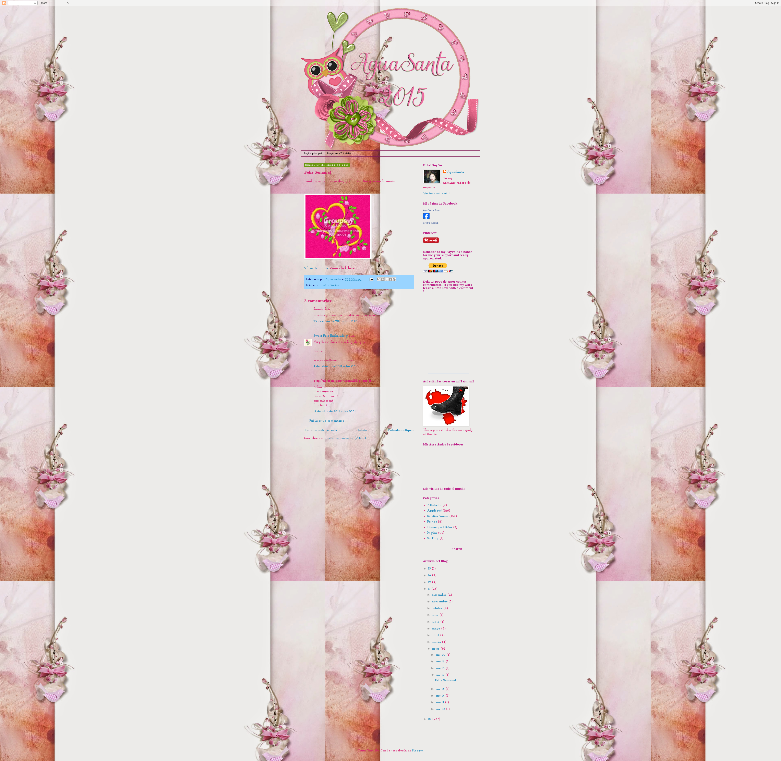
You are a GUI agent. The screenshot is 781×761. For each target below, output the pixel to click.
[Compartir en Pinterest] (394, 279)
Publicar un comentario (326, 420)
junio (436, 622)
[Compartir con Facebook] (390, 279)
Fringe (432, 521)
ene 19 (441, 661)
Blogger (417, 750)
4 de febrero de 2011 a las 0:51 (335, 366)
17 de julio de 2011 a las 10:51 (334, 411)
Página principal (313, 153)
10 (430, 719)
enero (436, 648)
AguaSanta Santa (431, 210)
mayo (436, 628)
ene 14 (441, 695)
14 (430, 575)
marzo (437, 642)
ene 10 (441, 709)
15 (430, 568)
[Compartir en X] (386, 279)
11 (429, 589)
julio (436, 615)
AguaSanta (455, 172)
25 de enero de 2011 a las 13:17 (335, 321)
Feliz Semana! (445, 680)
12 (430, 582)
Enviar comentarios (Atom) (345, 438)
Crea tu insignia (430, 223)
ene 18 (441, 668)
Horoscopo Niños (439, 527)
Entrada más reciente (321, 430)
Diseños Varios (329, 285)
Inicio (362, 430)
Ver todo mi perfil (436, 193)
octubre (437, 608)
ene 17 (440, 675)
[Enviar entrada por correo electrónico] (371, 279)
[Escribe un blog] (383, 279)
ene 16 (441, 689)
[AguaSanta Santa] (426, 218)
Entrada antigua (400, 430)
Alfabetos (434, 505)
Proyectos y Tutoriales (339, 153)
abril (436, 635)
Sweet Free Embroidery (330, 335)
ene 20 (441, 654)
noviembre (440, 601)
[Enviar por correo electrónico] (379, 279)
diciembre (439, 595)
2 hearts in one (316, 268)
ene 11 (440, 702)
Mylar (432, 533)
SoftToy (432, 538)
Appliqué (434, 510)
